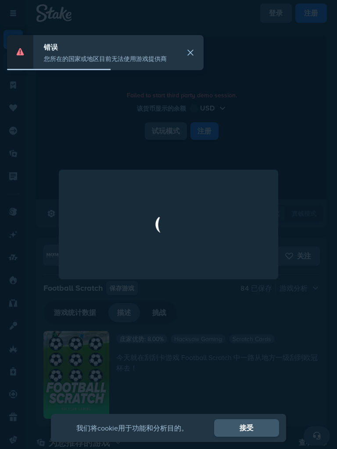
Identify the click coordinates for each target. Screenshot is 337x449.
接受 (247, 428)
